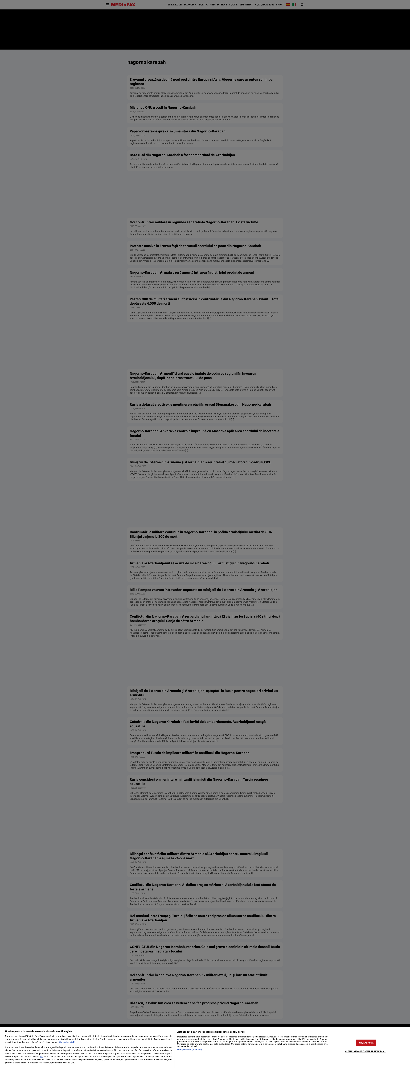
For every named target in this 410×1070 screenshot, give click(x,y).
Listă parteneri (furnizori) (189, 1049)
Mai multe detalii (67, 1042)
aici (41, 1057)
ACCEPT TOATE (366, 1043)
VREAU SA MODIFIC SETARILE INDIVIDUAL (365, 1051)
